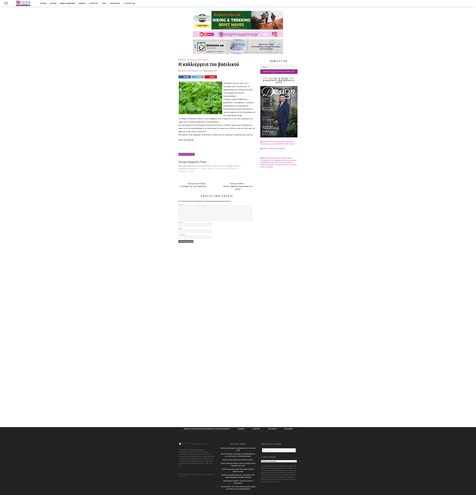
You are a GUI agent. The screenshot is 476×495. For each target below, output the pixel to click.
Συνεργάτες (256, 429)
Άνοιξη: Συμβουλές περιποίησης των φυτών (238, 187)
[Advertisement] (279, 385)
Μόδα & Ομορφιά (67, 3)
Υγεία (104, 3)
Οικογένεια (115, 3)
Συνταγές (93, 3)
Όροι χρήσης (272, 429)
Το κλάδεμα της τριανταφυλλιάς (193, 186)
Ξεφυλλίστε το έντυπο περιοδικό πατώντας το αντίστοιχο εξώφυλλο (206, 429)
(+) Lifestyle (129, 3)
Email (180, 228)
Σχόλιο (181, 204)
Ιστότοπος (181, 234)
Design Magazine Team (194, 71)
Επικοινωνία (288, 429)
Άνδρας (82, 3)
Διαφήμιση (241, 429)
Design (53, 3)
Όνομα (180, 222)
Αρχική (43, 3)
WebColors (184, 476)
